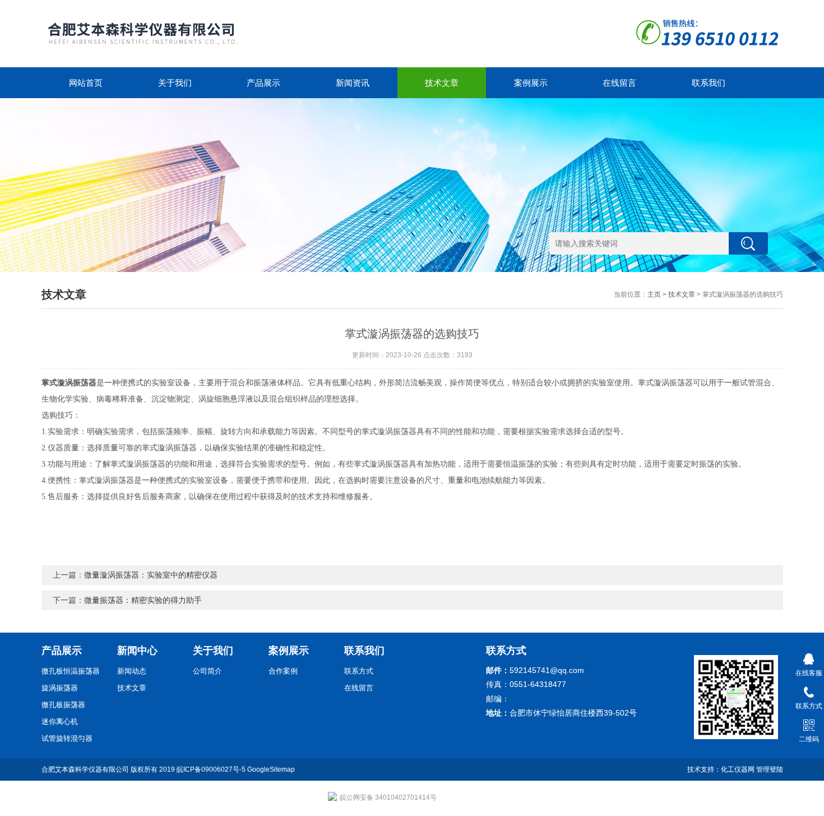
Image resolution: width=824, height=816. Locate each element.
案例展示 (531, 82)
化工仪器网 (737, 769)
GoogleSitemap (271, 769)
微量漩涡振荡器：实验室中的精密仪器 (150, 574)
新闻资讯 (352, 82)
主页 (654, 294)
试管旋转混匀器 (66, 738)
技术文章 (442, 82)
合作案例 (283, 671)
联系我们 (708, 82)
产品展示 (263, 82)
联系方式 (358, 671)
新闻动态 (131, 671)
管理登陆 (769, 769)
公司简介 (207, 671)
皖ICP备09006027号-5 (211, 769)
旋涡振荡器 (59, 688)
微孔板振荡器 (63, 704)
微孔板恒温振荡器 (70, 671)
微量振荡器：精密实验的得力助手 (143, 600)
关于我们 (175, 82)
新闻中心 (137, 650)
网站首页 (86, 82)
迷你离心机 (59, 721)
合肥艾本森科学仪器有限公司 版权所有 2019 (109, 769)
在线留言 (619, 82)
